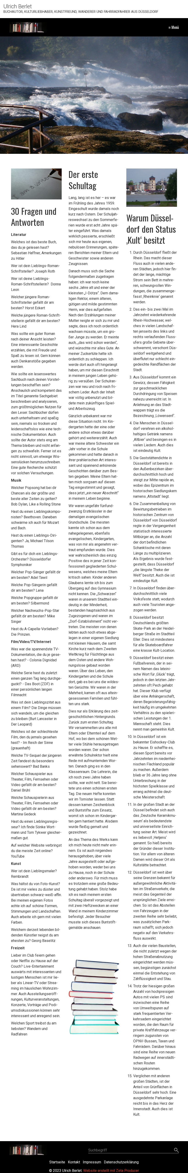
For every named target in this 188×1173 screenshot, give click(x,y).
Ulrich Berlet (17, 6)
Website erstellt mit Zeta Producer (111, 1170)
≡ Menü (174, 27)
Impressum (92, 1162)
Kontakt (74, 1162)
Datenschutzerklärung (121, 1162)
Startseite (57, 1162)
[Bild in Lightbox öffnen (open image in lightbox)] (151, 187)
